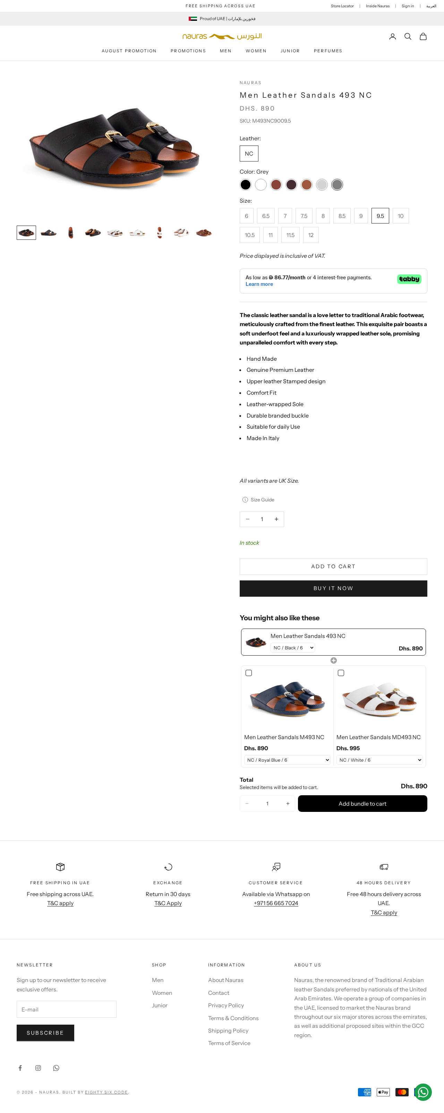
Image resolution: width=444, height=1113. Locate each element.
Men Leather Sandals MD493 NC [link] (378, 737)
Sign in (408, 5)
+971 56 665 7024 (276, 903)
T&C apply (60, 903)
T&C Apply (168, 903)
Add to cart (333, 566)
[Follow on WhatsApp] (56, 1067)
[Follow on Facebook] (20, 1067)
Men (226, 50)
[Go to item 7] (159, 233)
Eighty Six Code (106, 1092)
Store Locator (342, 5)
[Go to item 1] (26, 233)
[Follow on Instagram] (38, 1067)
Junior (290, 50)
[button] (247, 804)
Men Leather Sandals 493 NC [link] (308, 635)
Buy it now (334, 588)
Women (256, 50)
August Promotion (129, 50)
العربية (431, 5)
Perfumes (328, 50)
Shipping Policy (228, 1030)
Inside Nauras (378, 5)
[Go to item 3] (70, 233)
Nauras (251, 82)
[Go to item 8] (181, 233)
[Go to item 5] (115, 233)
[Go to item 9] (204, 233)
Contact (218, 992)
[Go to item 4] (93, 233)
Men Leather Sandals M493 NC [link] (284, 737)
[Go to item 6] (137, 233)
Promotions (188, 50)
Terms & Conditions (233, 1018)
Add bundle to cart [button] (362, 803)
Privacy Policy (226, 1005)
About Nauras (226, 979)
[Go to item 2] (48, 233)
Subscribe (45, 1032)
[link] (256, 642)
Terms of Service (229, 1043)
